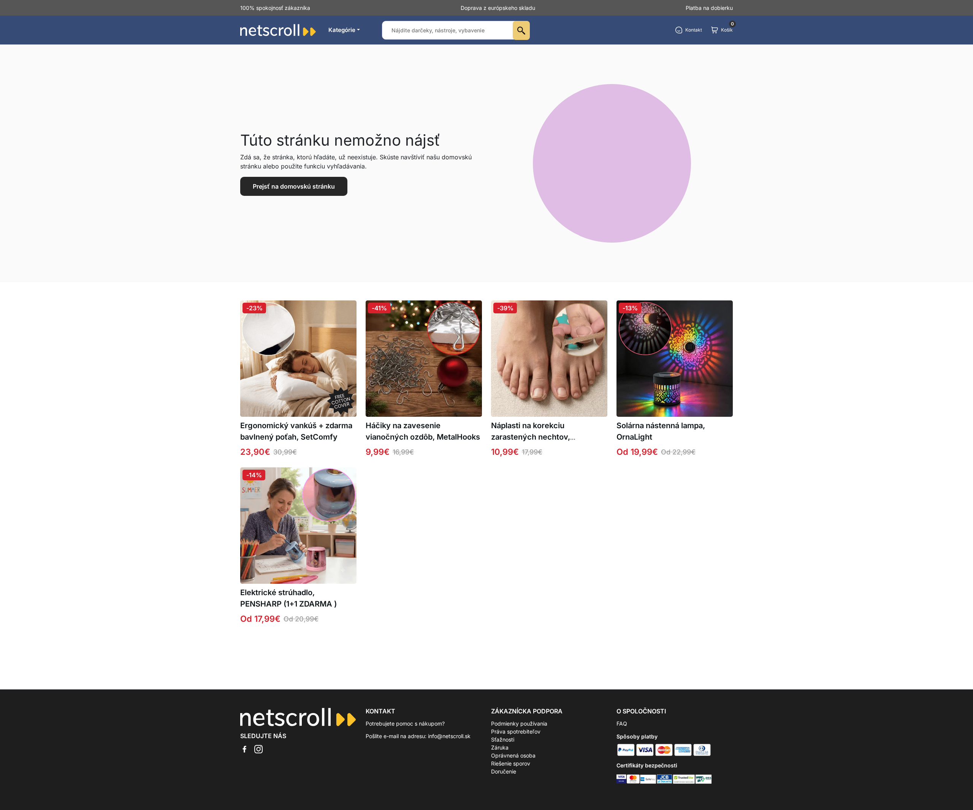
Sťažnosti (502, 739)
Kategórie (341, 29)
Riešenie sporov (510, 763)
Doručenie (503, 771)
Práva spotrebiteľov (515, 731)
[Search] (521, 30)
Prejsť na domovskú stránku (294, 186)
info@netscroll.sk (449, 736)
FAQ (621, 723)
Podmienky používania (519, 723)
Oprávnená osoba (513, 755)
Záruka (500, 747)
